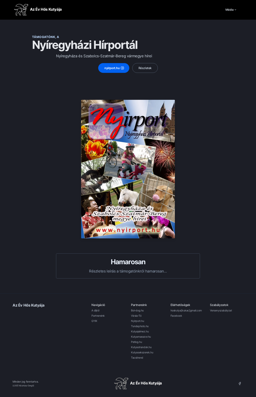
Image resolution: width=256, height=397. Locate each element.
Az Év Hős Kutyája (28, 305)
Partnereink (98, 315)
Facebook (176, 315)
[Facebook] (239, 383)
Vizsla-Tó (136, 315)
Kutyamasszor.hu (141, 336)
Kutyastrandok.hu (141, 347)
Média (229, 9)
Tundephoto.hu (140, 326)
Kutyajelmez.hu (140, 331)
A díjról (95, 310)
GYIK (94, 320)
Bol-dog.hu (137, 310)
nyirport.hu (112, 68)
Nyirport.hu (137, 320)
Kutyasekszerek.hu (142, 352)
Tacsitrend (137, 357)
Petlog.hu (136, 341)
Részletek (145, 68)
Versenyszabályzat (221, 310)
